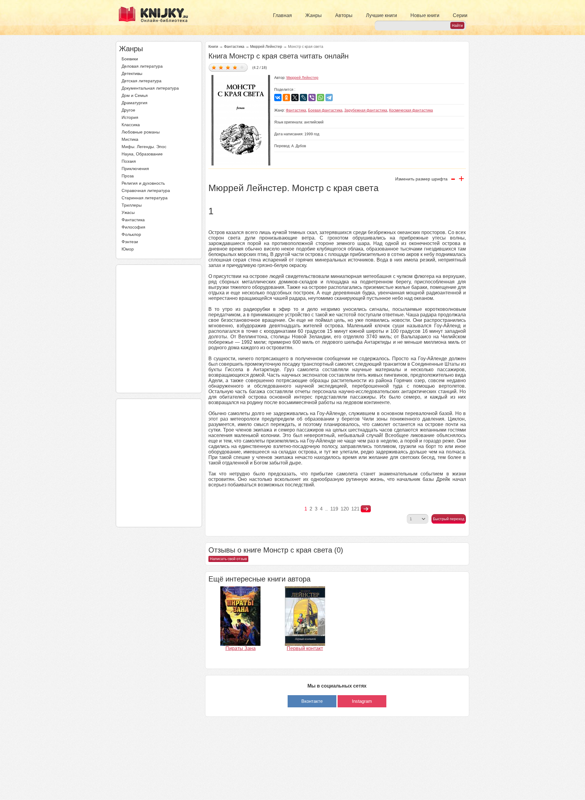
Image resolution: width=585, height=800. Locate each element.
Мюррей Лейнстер (266, 46)
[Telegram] (329, 97)
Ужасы (128, 212)
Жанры (313, 15)
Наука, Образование (142, 153)
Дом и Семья (135, 95)
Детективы (132, 73)
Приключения (135, 168)
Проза (128, 175)
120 (345, 508)
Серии (460, 15)
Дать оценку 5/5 (242, 67)
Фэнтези (130, 241)
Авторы (344, 15)
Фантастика (133, 219)
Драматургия (134, 102)
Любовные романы (141, 132)
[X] (295, 97)
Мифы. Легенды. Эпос (144, 146)
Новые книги (424, 15)
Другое (128, 110)
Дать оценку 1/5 (214, 67)
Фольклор (131, 234)
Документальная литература (150, 88)
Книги (213, 46)
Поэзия (129, 161)
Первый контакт (305, 648)
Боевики (130, 58)
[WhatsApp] (320, 97)
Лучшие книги (381, 15)
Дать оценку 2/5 (221, 67)
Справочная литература (146, 190)
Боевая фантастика (325, 110)
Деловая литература (142, 66)
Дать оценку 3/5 (228, 67)
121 (355, 508)
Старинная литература (145, 197)
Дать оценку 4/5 (235, 67)
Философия (133, 227)
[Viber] (312, 97)
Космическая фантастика (411, 110)
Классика (131, 124)
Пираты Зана (240, 648)
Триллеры (132, 205)
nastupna (366, 509)
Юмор (128, 249)
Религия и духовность (143, 183)
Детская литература (141, 80)
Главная (282, 15)
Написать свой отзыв (228, 559)
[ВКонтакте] (278, 97)
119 (334, 508)
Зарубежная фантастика (365, 110)
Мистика (130, 139)
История (130, 117)
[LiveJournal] (303, 97)
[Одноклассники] (286, 97)
